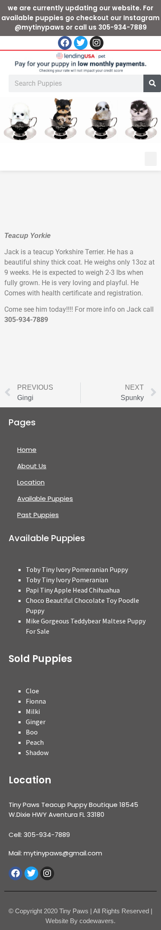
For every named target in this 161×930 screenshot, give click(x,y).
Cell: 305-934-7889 (39, 834)
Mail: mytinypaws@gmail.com (55, 853)
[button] (151, 159)
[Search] (152, 83)
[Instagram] (96, 43)
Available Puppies (45, 498)
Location (31, 482)
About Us (31, 465)
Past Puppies (38, 514)
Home (26, 449)
